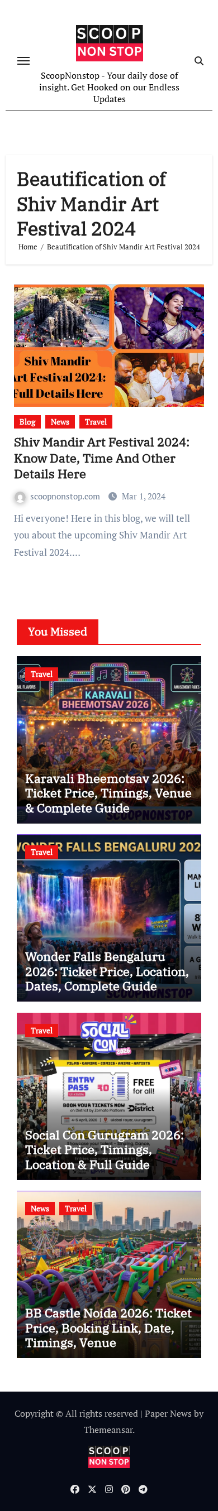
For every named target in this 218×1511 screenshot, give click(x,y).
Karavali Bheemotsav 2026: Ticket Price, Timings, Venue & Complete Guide (108, 793)
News (60, 421)
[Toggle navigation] (23, 61)
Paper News (168, 1413)
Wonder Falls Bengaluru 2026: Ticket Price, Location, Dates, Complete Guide (107, 971)
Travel (96, 421)
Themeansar (108, 1429)
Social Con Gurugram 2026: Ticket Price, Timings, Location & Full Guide (104, 1149)
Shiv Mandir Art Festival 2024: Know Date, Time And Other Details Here (101, 458)
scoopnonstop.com (66, 496)
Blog (27, 421)
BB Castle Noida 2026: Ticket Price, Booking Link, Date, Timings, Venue (108, 1327)
